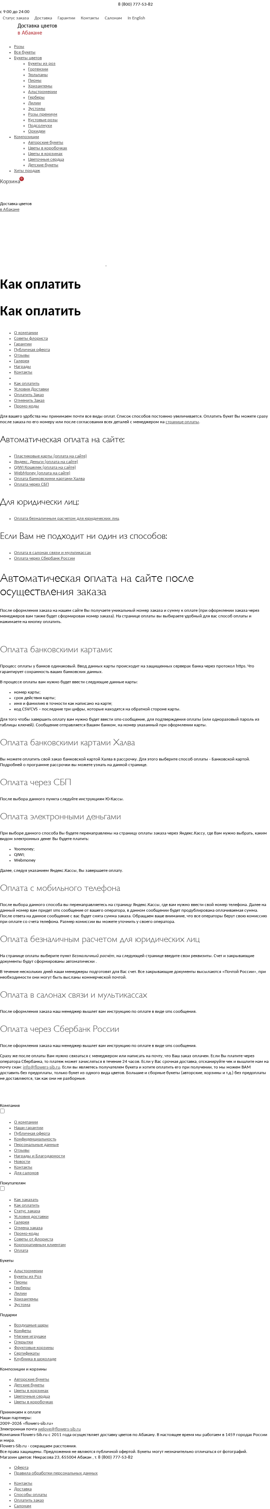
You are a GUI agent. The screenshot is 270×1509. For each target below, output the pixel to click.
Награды (22, 366)
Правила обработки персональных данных (56, 1473)
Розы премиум (42, 114)
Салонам (113, 18)
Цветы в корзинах (45, 154)
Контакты (90, 18)
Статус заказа (16, 18)
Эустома (22, 1304)
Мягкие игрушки (30, 1336)
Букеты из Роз (27, 1276)
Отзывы (22, 355)
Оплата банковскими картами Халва (49, 478)
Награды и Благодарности (39, 1156)
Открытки (23, 1342)
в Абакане (30, 33)
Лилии (34, 103)
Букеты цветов (28, 58)
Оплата (21, 1250)
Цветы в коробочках (47, 148)
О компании (26, 333)
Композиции (26, 137)
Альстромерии (42, 92)
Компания (10, 1105)
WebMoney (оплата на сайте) (42, 473)
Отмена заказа (28, 1228)
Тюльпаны (38, 75)
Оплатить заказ (29, 1500)
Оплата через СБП (31, 484)
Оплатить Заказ (29, 395)
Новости (22, 1161)
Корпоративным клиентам (40, 1245)
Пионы (34, 80)
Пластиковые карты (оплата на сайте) (50, 456)
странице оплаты (182, 422)
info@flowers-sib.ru (41, 1067)
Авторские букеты (45, 142)
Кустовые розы (43, 120)
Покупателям (13, 1183)
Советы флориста (31, 338)
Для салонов (26, 1173)
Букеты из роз (42, 63)
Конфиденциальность (35, 1139)
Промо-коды (26, 406)
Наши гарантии (28, 1128)
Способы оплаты (30, 1494)
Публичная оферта (32, 349)
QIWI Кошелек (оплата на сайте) (45, 467)
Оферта (21, 1467)
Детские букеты (43, 165)
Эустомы (36, 108)
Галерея (21, 361)
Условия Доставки (31, 389)
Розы (19, 46)
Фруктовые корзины (34, 1347)
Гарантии (66, 18)
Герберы (36, 97)
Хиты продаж (27, 170)
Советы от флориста (33, 1239)
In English (136, 18)
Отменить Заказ (29, 400)
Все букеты (25, 52)
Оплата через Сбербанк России (44, 558)
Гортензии (38, 69)
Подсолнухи (40, 125)
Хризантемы (40, 86)
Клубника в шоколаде (35, 1359)
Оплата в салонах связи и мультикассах (52, 552)
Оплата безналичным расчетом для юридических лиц (66, 518)
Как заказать (26, 1199)
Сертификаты (27, 1353)
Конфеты (22, 1331)
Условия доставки (31, 1216)
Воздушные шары (31, 1325)
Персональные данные (36, 1144)
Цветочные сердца (46, 159)
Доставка (43, 18)
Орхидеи (36, 131)
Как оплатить (26, 383)
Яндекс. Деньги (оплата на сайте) (46, 462)
